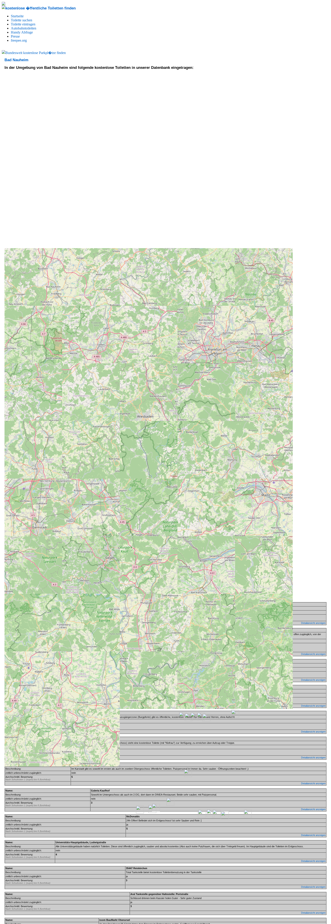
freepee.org (19, 40)
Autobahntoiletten (23, 28)
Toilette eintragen (23, 24)
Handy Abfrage (22, 32)
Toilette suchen (21, 20)
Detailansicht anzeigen (313, 783)
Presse (15, 36)
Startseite (17, 16)
